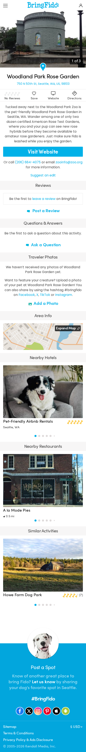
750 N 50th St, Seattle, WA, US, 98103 (43, 84)
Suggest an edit (43, 175)
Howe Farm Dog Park (22, 594)
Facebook (27, 295)
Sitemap (9, 727)
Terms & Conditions (18, 733)
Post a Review (45, 210)
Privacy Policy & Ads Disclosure (28, 740)
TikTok (45, 295)
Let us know (43, 681)
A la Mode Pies (16, 510)
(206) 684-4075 (28, 162)
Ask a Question (45, 244)
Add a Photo (45, 303)
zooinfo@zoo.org (69, 162)
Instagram (63, 295)
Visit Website (43, 151)
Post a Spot (43, 667)
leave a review (44, 199)
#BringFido (43, 698)
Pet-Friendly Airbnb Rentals (28, 421)
